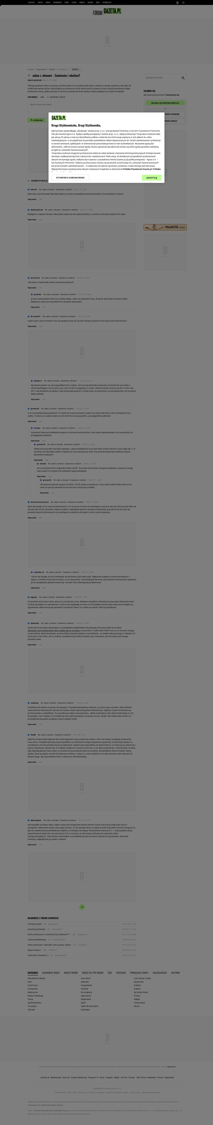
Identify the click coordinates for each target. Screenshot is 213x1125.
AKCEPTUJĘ (151, 178)
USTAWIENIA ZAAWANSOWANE (70, 178)
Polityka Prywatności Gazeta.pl (137, 169)
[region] (106, 147)
